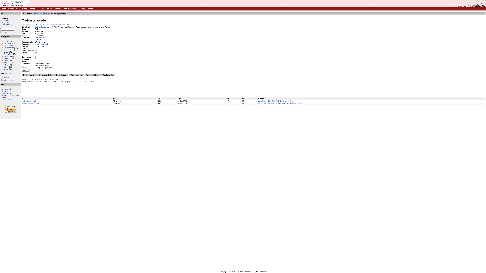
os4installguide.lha (42, 27)
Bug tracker (6, 23)
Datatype (7, 43)
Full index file (5, 78)
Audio (6, 41)
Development (9, 48)
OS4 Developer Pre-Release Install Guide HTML (52, 25)
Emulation (7, 54)
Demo (6, 46)
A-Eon (4, 98)
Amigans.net (6, 89)
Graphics (7, 58)
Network (7, 63)
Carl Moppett (39, 38)
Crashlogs (5, 20)
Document (8, 50)
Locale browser (7, 25)
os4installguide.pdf (29, 101)
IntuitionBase (6, 93)
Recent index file (7, 80)
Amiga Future (6, 100)
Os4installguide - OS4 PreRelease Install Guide (276, 101)
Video (6, 69)
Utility (6, 67)
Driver (6, 52)
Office (6, 65)
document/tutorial (41, 44)
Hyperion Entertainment (10, 95)
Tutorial (46, 14)
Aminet (4, 91)
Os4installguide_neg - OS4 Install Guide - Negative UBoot (280, 104)
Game (6, 56)
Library (6, 61)
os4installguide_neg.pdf (30, 104)
